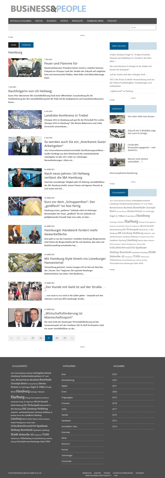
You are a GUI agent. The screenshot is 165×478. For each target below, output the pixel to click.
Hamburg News (95, 20)
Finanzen (66, 403)
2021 (114, 386)
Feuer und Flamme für (60, 63)
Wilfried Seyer (144, 257)
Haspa (127, 226)
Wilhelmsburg (115, 260)
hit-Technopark (130, 229)
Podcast (112, 20)
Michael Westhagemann (129, 244)
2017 (114, 409)
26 (41, 338)
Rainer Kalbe (141, 244)
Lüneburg (132, 240)
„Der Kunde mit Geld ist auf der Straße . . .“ (74, 289)
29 (65, 338)
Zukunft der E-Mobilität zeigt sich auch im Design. (142, 132)
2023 (114, 374)
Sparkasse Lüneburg (140, 252)
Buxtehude (139, 207)
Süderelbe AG (117, 256)
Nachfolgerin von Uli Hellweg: (30, 91)
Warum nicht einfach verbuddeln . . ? (138, 160)
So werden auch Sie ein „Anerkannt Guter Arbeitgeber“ (75, 144)
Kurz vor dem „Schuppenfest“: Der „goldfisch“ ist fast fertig (69, 204)
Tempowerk (129, 257)
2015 (114, 420)
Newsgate (77, 20)
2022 (114, 380)
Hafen (64, 409)
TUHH (136, 256)
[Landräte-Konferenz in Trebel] (25, 127)
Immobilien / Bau (69, 426)
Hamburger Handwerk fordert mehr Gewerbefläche (71, 232)
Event (64, 391)
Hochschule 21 (144, 230)
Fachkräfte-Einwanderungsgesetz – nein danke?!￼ (142, 147)
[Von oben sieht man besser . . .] (117, 122)
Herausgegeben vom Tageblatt (98, 475)
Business (51, 20)
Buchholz (128, 207)
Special (39, 20)
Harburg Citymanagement (147, 222)
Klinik (64, 438)
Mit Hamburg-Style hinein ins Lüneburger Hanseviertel (75, 260)
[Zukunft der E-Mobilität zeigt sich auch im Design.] (117, 136)
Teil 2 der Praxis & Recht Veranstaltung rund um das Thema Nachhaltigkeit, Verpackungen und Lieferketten (132, 82)
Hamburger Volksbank (117, 222)
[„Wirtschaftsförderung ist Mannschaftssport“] (25, 325)
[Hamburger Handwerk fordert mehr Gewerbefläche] (25, 242)
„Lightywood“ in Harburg (121, 91)
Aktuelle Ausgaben (20, 20)
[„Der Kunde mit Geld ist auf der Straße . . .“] (25, 298)
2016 (114, 414)
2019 (114, 397)
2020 (114, 391)
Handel (65, 414)
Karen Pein (150, 237)
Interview (66, 432)
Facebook (140, 473)
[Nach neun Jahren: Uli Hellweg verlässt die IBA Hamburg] (25, 185)
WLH (141, 263)
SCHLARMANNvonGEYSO (122, 247)
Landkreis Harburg (118, 240)
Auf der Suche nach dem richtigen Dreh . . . (129, 74)
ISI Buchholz (142, 237)
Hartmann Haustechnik (117, 226)
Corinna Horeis (121, 211)
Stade (152, 252)
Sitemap (107, 473)
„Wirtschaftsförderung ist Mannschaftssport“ (63, 315)
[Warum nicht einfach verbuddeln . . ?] (117, 164)
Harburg (131, 221)
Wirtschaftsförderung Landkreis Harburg (134, 260)
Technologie (67, 455)
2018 (114, 403)
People (64, 20)
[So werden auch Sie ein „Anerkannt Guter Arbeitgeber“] (25, 153)
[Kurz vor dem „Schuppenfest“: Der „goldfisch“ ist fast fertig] (25, 213)
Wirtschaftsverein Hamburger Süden (124, 263)
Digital (64, 386)
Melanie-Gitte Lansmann (41, 419)
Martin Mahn (143, 240)
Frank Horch (131, 216)
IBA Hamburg (16, 409)
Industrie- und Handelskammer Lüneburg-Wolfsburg (30, 412)
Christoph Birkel (19, 383)
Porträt (65, 449)
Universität (66, 461)
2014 (114, 426)
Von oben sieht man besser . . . (142, 118)
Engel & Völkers (118, 215)
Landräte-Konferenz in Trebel (66, 115)
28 (57, 338)
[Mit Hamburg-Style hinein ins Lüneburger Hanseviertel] (25, 270)
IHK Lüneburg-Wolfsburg (130, 233)
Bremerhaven (116, 207)
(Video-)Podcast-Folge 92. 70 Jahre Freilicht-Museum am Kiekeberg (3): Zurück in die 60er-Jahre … (131, 58)
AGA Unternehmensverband (120, 201)
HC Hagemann (134, 226)
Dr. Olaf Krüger (148, 211)
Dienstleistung (68, 380)
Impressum (86, 473)
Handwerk (66, 420)
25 (33, 338)
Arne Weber (148, 204)
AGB (115, 475)
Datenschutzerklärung (123, 473)
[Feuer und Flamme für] (25, 75)
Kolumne (66, 443)
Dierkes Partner (135, 211)
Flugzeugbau (67, 397)
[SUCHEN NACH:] (142, 27)
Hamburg (143, 215)
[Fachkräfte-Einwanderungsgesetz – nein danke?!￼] (117, 150)
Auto (64, 374)
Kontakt (97, 473)
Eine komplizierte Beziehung (123, 173)
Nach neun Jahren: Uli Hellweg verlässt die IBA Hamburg (66, 175)
